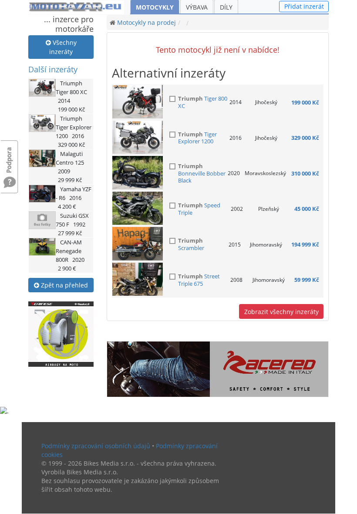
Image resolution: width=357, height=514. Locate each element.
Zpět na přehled (63, 285)
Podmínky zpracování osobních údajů (95, 446)
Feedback (9, 156)
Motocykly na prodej (146, 22)
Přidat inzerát (304, 6)
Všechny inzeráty (63, 47)
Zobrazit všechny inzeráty (281, 312)
